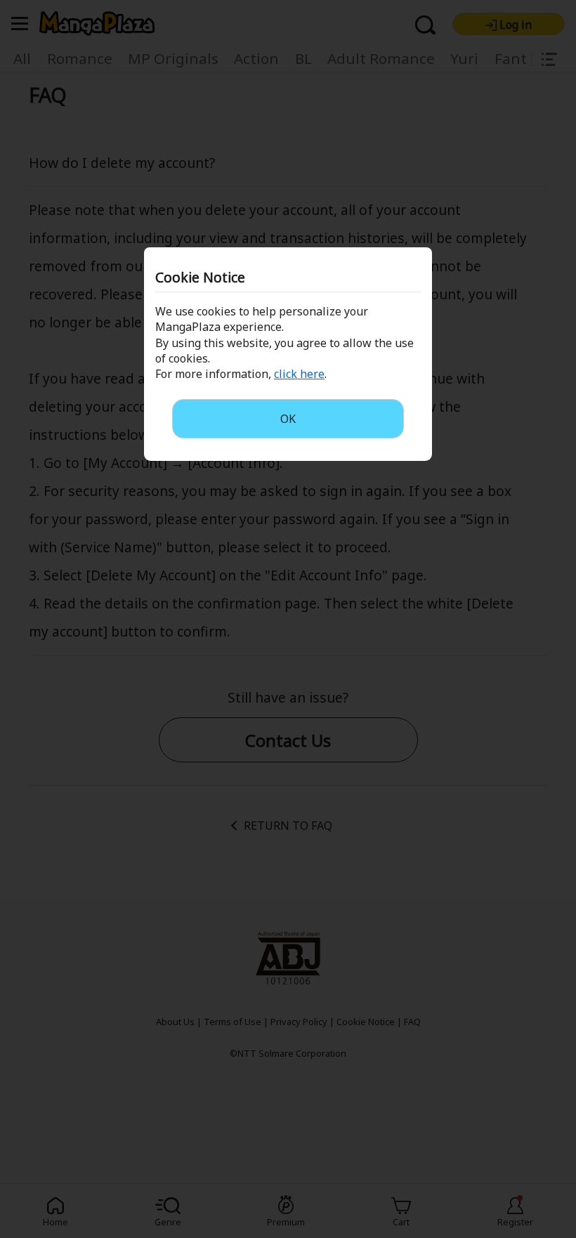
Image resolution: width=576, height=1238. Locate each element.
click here (299, 374)
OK (288, 418)
